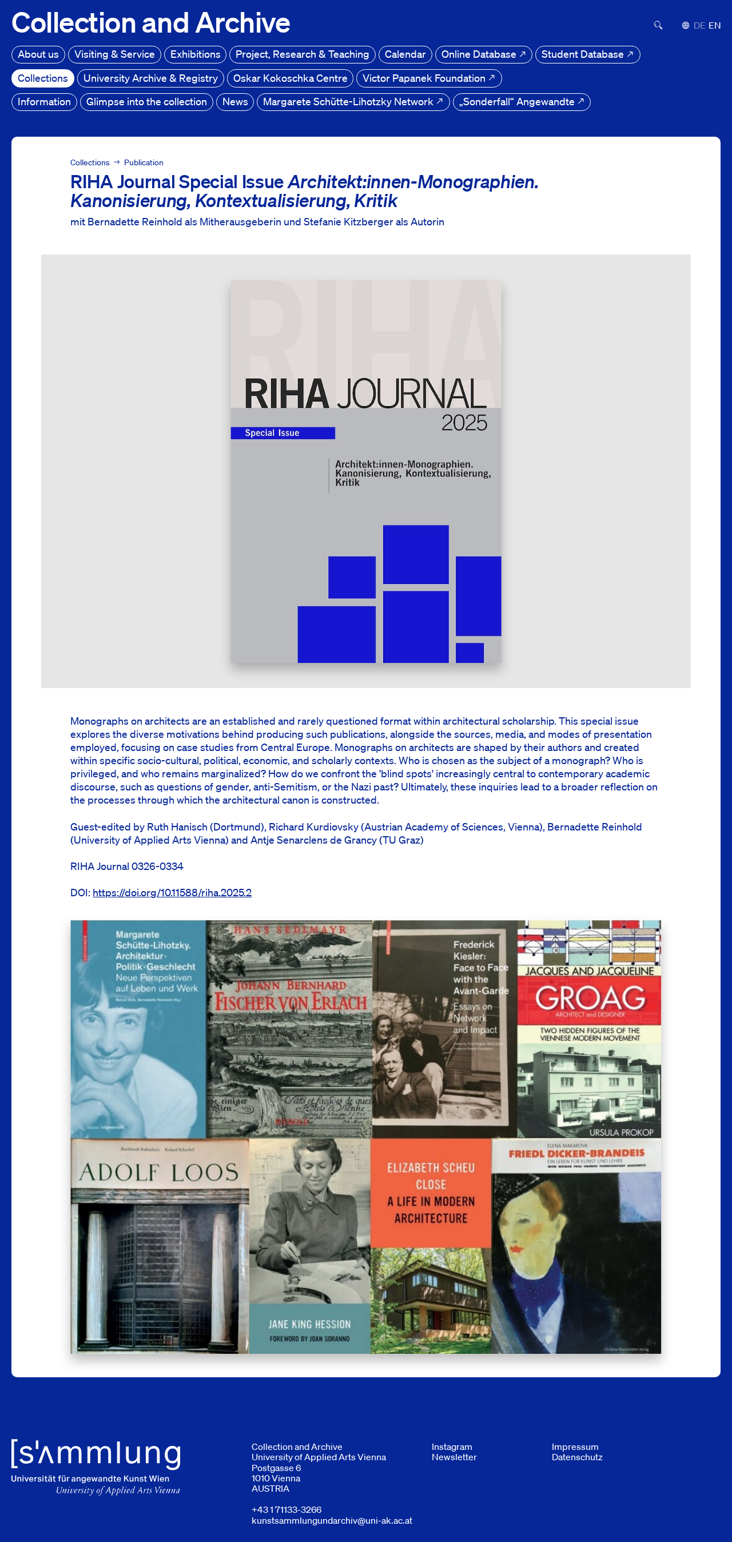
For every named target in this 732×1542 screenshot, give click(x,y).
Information (44, 101)
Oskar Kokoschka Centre (290, 77)
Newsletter (454, 1456)
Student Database (584, 53)
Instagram (452, 1446)
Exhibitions (195, 53)
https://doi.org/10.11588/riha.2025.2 (172, 892)
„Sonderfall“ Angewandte (518, 101)
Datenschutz (577, 1456)
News (235, 101)
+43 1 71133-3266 (286, 1509)
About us (38, 53)
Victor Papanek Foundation (425, 77)
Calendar (405, 53)
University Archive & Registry (150, 77)
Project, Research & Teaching (302, 53)
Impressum (575, 1446)
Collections (43, 77)
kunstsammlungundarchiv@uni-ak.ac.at (332, 1520)
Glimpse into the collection (146, 101)
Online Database (480, 53)
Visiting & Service (114, 53)
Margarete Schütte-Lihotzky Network (349, 101)
